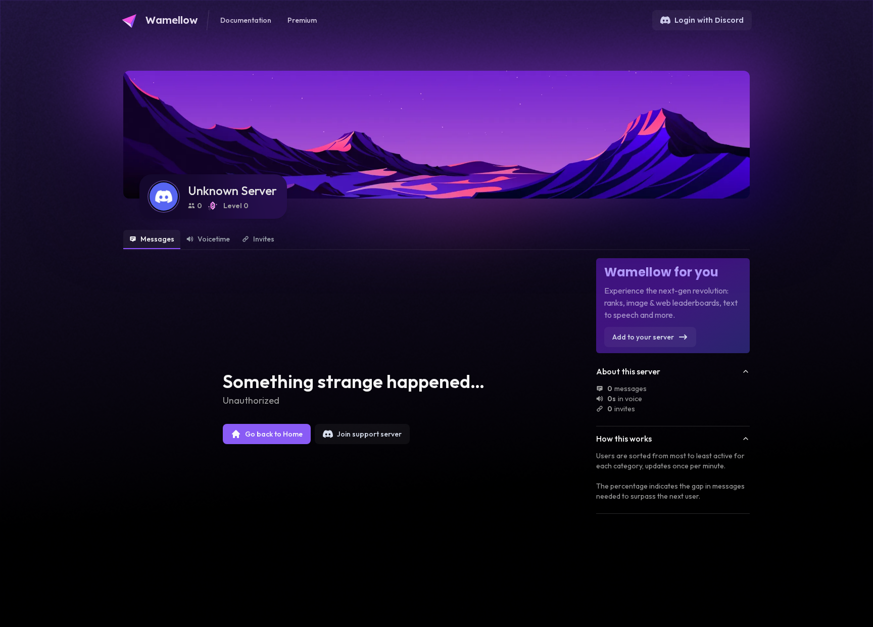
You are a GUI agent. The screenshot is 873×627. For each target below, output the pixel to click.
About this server (628, 371)
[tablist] (436, 240)
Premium (302, 20)
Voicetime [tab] (214, 239)
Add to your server (643, 337)
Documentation (245, 20)
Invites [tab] (263, 239)
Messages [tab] (157, 239)
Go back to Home (274, 434)
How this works (624, 438)
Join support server (369, 434)
